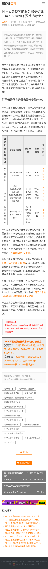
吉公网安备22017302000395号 (27, 564)
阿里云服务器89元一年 (13, 411)
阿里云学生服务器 (11, 393)
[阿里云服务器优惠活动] (24, 501)
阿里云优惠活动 (17, 25)
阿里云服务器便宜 (11, 438)
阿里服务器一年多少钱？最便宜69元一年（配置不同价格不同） (23, 533)
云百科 (5, 22)
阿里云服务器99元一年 (13, 420)
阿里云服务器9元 (11, 424)
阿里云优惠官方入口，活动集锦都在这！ (22, 526)
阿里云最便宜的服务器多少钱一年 (18, 397)
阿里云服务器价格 (31, 424)
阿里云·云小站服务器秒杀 (14, 263)
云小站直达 (43, 174)
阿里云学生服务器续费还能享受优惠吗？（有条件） (23, 523)
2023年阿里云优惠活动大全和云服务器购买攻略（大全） (23, 536)
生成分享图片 (25, 463)
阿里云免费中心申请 (20, 252)
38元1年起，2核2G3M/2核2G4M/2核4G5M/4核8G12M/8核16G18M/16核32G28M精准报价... (22, 360)
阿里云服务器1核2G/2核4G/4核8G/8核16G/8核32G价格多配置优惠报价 (23, 530)
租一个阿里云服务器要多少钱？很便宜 (21, 546)
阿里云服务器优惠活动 (13, 433)
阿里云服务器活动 (32, 438)
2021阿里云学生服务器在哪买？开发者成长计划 (23, 520)
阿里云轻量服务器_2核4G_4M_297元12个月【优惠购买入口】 (23, 516)
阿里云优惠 (8, 388)
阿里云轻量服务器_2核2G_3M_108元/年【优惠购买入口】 (23, 543)
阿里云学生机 (30, 393)
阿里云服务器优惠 (11, 429)
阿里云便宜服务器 (26, 388)
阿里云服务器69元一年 (13, 406)
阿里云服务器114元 (12, 402)
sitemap (30, 561)
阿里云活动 (8, 442)
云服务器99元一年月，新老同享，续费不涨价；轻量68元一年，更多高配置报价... (24, 349)
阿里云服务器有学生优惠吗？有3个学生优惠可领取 (23, 540)
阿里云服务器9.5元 (12, 415)
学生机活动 (43, 193)
